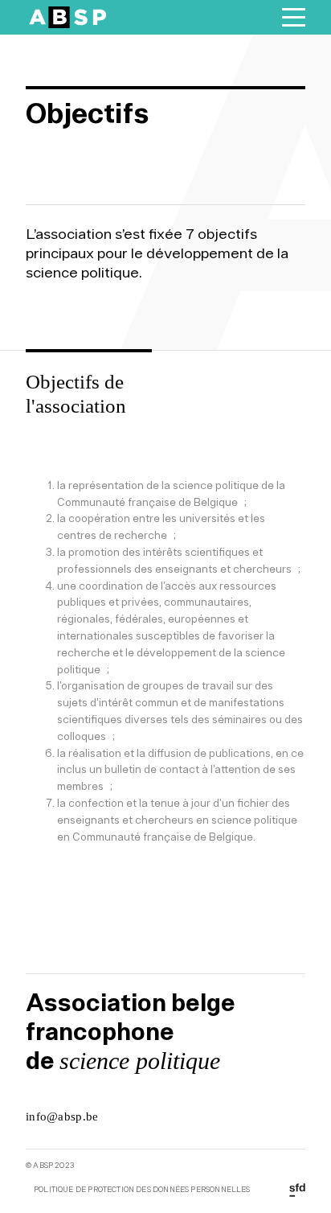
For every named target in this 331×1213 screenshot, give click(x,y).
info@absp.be (62, 1116)
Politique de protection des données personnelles (142, 1190)
